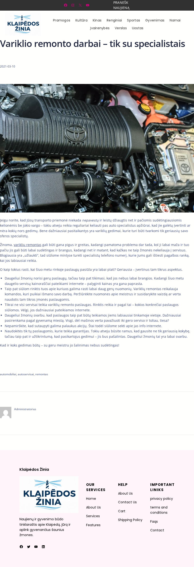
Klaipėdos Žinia (34, 469)
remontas (41, 374)
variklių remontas (27, 244)
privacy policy (161, 498)
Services (93, 516)
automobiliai (8, 374)
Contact (157, 530)
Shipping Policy (130, 519)
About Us (93, 507)
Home (91, 498)
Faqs (154, 521)
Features (93, 525)
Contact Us (127, 502)
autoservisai (26, 374)
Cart (121, 511)
